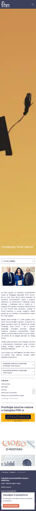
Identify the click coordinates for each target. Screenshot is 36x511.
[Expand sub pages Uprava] (34, 390)
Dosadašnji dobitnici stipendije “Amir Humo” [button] (15, 371)
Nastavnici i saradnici (9, 393)
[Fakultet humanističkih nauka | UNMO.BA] (5, 4)
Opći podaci (5, 384)
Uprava (4, 390)
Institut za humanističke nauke (12, 395)
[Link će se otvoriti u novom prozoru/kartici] (18, 446)
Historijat (4, 387)
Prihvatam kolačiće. (11, 506)
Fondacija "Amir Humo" (9, 398)
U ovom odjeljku (9, 261)
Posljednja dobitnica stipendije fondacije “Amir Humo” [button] (15, 364)
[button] (18, 276)
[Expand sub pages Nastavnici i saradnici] (34, 393)
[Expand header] (33, 4)
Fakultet (4, 380)
